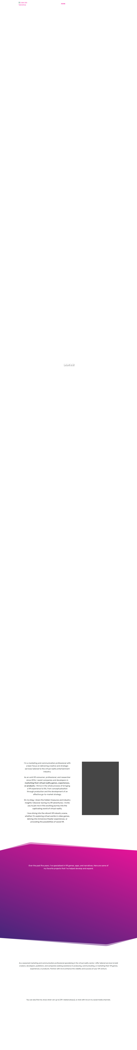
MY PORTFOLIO (104, 830)
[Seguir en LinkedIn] (66, 1005)
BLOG (104, 4)
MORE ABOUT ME (33, 830)
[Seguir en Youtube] (74, 1005)
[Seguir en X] (62, 1005)
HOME (63, 4)
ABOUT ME (71, 4)
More (74, 908)
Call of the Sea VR (87, 891)
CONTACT (111, 4)
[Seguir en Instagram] (70, 1005)
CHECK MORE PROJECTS (68, 929)
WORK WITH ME (83, 4)
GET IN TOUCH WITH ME (68, 975)
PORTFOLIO (95, 4)
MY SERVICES (68, 830)
